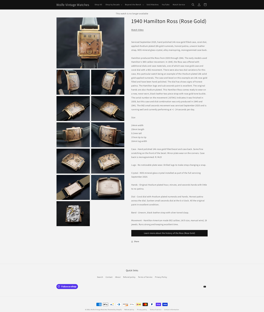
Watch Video (137, 29)
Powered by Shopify (115, 309)
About (118, 277)
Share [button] (136, 241)
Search (100, 277)
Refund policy (129, 277)
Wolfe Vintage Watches (99, 309)
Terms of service (155, 309)
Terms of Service (145, 277)
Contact (109, 277)
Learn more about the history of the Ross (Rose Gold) (169, 233)
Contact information (171, 309)
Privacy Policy (161, 277)
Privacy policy (142, 309)
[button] (113, 5)
